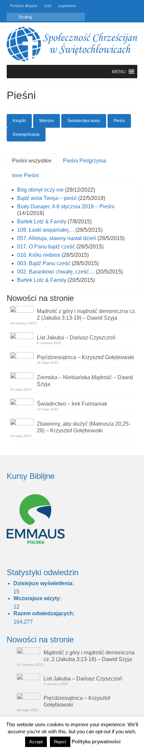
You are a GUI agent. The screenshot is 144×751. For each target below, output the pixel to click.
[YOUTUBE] (84, 5)
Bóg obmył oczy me (40, 190)
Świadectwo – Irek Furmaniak (72, 404)
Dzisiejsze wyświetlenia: (44, 583)
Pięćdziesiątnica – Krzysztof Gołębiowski (85, 357)
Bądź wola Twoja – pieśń (47, 198)
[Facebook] (93, 5)
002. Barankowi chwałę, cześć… (55, 272)
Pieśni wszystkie (32, 161)
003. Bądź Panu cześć (43, 263)
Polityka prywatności (96, 741)
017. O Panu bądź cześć (46, 246)
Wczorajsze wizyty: (38, 598)
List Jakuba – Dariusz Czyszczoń (76, 337)
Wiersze (46, 120)
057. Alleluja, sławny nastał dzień (56, 238)
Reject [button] (60, 741)
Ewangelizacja (26, 134)
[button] (119, 71)
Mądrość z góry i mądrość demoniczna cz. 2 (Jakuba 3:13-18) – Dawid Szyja (86, 314)
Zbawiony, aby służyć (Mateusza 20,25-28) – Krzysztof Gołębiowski (83, 427)
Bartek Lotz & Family (41, 221)
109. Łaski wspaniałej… (45, 230)
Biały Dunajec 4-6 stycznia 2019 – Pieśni (66, 206)
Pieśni (119, 120)
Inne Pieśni (25, 175)
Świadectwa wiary (83, 120)
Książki (19, 120)
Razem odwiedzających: (44, 613)
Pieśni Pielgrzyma (84, 161)
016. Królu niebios (38, 255)
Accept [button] (36, 741)
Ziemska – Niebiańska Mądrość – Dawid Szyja (85, 380)
